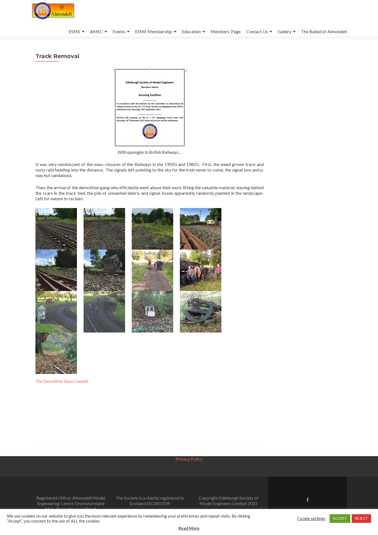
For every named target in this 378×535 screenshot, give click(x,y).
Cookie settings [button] (311, 518)
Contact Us (257, 31)
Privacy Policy (189, 458)
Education (191, 31)
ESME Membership (153, 31)
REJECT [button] (361, 518)
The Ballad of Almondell (324, 31)
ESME (74, 31)
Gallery (284, 31)
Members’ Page (226, 31)
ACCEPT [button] (340, 518)
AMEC (96, 31)
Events (119, 31)
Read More (189, 528)
